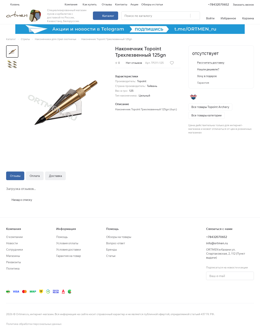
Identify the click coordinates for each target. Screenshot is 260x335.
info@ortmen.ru (217, 243)
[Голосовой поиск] (186, 16)
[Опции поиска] (177, 16)
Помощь (61, 237)
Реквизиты (13, 262)
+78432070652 (218, 4)
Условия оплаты (67, 243)
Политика (13, 268)
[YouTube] (213, 291)
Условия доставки (68, 249)
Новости (12, 243)
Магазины (13, 256)
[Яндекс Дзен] (228, 291)
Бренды (111, 249)
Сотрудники (14, 249)
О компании (14, 237)
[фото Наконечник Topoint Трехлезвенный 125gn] (65, 102)
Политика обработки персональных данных (34, 324)
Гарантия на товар (68, 256)
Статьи (110, 256)
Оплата (35, 176)
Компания (13, 229)
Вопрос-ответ (115, 243)
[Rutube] (236, 291)
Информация (66, 229)
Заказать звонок (243, 4)
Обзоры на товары (118, 237)
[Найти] (195, 16)
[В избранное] (172, 63)
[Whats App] (221, 291)
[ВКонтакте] (198, 291)
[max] (251, 291)
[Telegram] (205, 291)
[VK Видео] (244, 291)
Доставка (55, 176)
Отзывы (15, 176)
